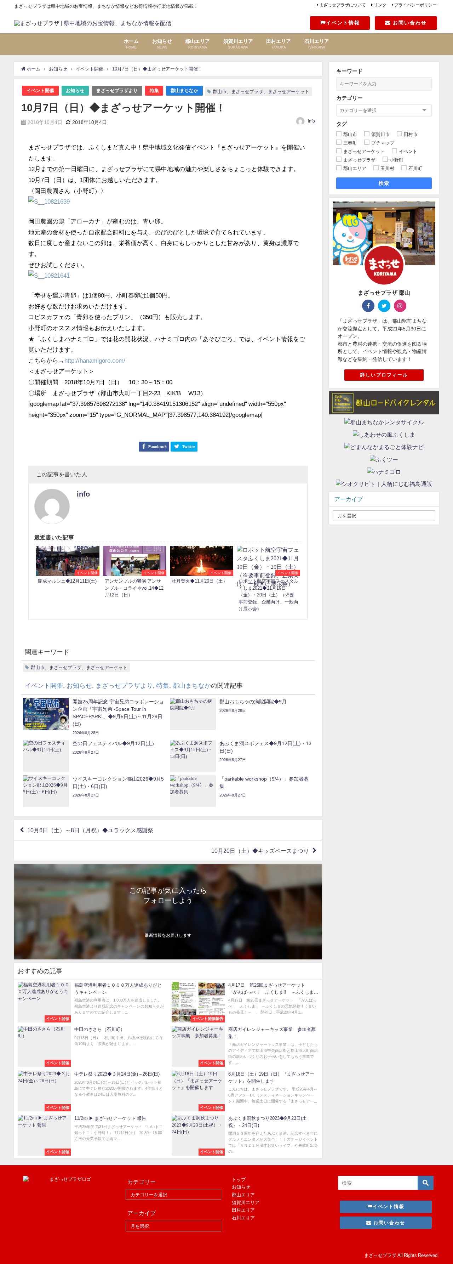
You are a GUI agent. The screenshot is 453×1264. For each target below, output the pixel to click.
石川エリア (243, 1217)
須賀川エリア (245, 1202)
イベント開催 (40, 90)
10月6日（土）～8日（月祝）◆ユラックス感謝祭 (90, 830)
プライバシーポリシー (415, 5)
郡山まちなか (184, 90)
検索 (384, 183)
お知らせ (75, 90)
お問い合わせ (409, 22)
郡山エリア (243, 1194)
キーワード (349, 71)
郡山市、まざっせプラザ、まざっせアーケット (261, 91)
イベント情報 (343, 22)
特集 (154, 90)
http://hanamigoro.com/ (94, 360)
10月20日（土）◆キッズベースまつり (260, 851)
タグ (341, 123)
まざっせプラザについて (342, 5)
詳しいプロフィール (384, 375)
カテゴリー (349, 98)
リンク (380, 5)
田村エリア (243, 1210)
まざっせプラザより (117, 90)
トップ (239, 1179)
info (311, 121)
